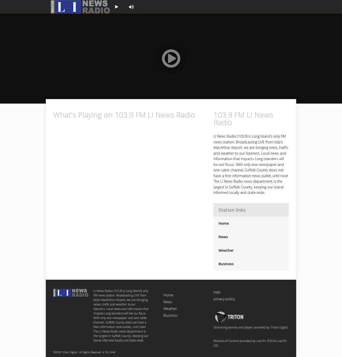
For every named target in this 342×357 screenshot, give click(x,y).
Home (224, 223)
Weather (226, 250)
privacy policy (224, 298)
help (217, 292)
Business (226, 263)
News (223, 236)
